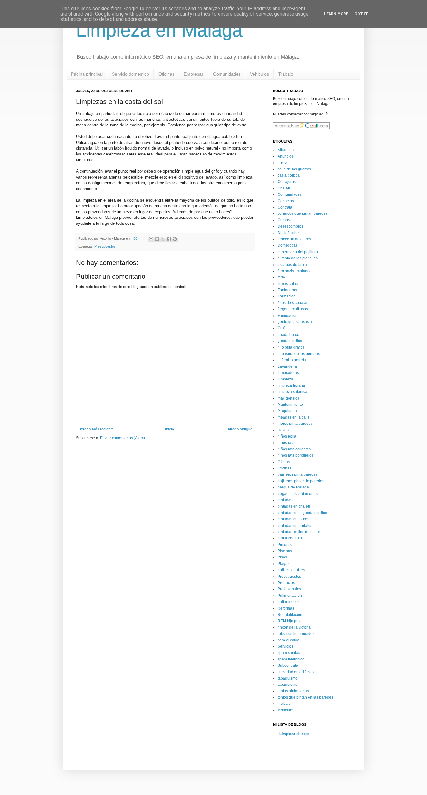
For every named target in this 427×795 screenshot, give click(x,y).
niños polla (287, 436)
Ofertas (284, 462)
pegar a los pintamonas (298, 494)
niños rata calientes (294, 449)
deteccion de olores (294, 239)
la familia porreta (292, 360)
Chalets (284, 188)
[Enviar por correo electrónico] (151, 239)
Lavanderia (287, 366)
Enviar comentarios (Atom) (122, 438)
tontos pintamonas (293, 691)
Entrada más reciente (96, 429)
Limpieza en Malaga (159, 30)
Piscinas (285, 551)
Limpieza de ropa (294, 734)
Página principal (87, 73)
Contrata (285, 207)
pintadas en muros (293, 519)
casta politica (289, 175)
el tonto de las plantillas (298, 258)
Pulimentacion (290, 595)
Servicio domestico (130, 73)
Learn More (336, 14)
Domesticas (288, 245)
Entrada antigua (239, 429)
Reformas (286, 608)
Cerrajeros (287, 181)
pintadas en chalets (294, 506)
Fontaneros (287, 290)
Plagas (283, 564)
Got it (361, 14)
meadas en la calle (294, 417)
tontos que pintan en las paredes (305, 697)
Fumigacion (288, 315)
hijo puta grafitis (291, 347)
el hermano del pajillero (298, 252)
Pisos (282, 557)
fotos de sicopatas (293, 303)
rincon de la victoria (294, 627)
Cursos (284, 220)
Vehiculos (259, 73)
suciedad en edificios (296, 672)
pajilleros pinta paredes (298, 474)
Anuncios (286, 156)
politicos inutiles (291, 570)
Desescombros (290, 226)
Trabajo (285, 73)
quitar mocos (288, 602)
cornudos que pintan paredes (303, 213)
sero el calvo (288, 640)
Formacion (287, 296)
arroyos (284, 162)
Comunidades (227, 73)
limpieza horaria (291, 385)
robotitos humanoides (296, 633)
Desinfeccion (289, 233)
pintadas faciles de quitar (299, 532)
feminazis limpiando (295, 271)
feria (281, 277)
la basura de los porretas (299, 353)
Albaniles (286, 150)
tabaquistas (287, 684)
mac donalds (288, 398)
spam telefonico (291, 659)
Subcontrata (288, 665)
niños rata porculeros (296, 455)
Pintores (285, 544)
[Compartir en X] (163, 239)
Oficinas (166, 73)
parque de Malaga (293, 487)
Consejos (286, 201)
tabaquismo (288, 678)
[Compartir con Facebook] (169, 239)
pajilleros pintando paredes (301, 481)
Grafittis (284, 328)
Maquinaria (287, 411)
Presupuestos (105, 246)
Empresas (194, 73)
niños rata (286, 442)
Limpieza (285, 379)
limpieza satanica (292, 392)
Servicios (285, 646)
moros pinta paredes (295, 423)
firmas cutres (288, 284)
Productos (286, 583)
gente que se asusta (295, 322)
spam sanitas (289, 652)
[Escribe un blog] (157, 239)
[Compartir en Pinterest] (175, 239)
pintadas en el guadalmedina (302, 513)
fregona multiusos (293, 309)
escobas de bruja (292, 265)
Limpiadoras (288, 373)
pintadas (285, 500)
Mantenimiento (290, 404)
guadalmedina (290, 341)
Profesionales (289, 589)
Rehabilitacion (290, 614)
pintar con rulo (290, 538)
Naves (283, 430)
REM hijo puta (290, 621)
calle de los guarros (294, 169)
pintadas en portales (295, 525)
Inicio (169, 429)
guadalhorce (288, 334)
